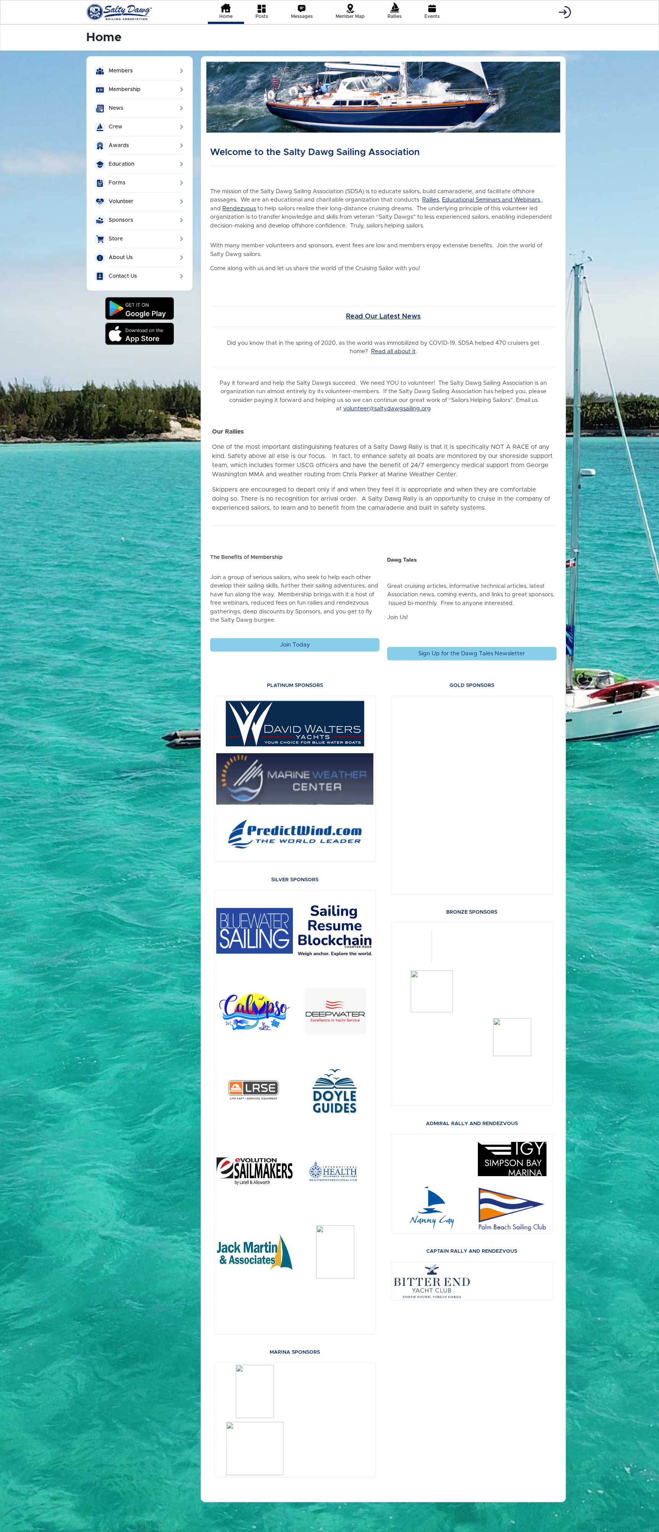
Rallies (430, 200)
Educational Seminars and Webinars (492, 200)
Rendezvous (239, 208)
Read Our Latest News (383, 316)
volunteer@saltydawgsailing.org (387, 408)
